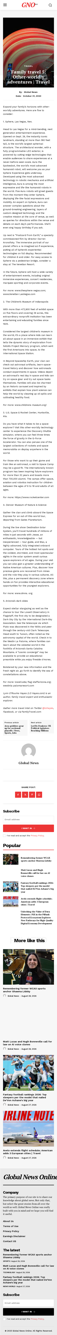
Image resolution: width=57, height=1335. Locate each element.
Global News (31, 92)
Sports (6, 1261)
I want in (27, 828)
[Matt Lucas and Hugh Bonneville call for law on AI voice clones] (10, 873)
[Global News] (28, 751)
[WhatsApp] (39, 795)
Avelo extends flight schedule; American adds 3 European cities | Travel (36, 901)
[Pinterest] (32, 795)
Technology (9, 1272)
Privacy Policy (37, 835)
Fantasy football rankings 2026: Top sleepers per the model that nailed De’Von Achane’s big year (37, 887)
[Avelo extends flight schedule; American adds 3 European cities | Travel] (10, 901)
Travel (28, 66)
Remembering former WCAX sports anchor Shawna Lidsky (36, 859)
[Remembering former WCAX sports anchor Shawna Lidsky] (10, 859)
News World (9, 1286)
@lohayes (47, 708)
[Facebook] (18, 795)
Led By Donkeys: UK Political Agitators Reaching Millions (41, 728)
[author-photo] (5, 995)
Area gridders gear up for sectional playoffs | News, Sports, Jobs (14, 729)
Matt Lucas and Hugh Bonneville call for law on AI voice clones (35, 872)
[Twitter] (25, 795)
